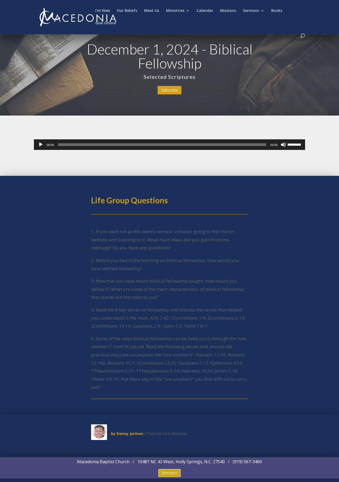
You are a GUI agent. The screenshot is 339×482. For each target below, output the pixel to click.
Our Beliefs (127, 11)
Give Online (105, 23)
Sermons (251, 11)
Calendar (205, 11)
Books (276, 11)
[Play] (40, 144)
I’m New (102, 11)
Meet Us (151, 11)
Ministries (175, 11)
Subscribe (169, 90)
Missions (228, 11)
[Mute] (283, 144)
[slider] (295, 144)
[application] (169, 144)
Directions (169, 473)
